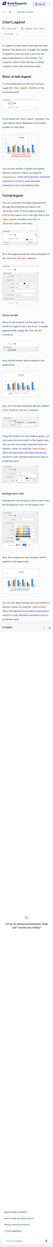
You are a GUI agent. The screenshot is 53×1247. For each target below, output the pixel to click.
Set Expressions (17, 611)
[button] (49, 4)
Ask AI (41, 4)
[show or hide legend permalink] (33, 77)
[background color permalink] (26, 494)
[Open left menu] (4, 12)
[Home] (10, 12)
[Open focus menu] (17, 34)
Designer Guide (25, 12)
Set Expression (31, 176)
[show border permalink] (20, 315)
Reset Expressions (39, 611)
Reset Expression (38, 452)
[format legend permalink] (25, 196)
